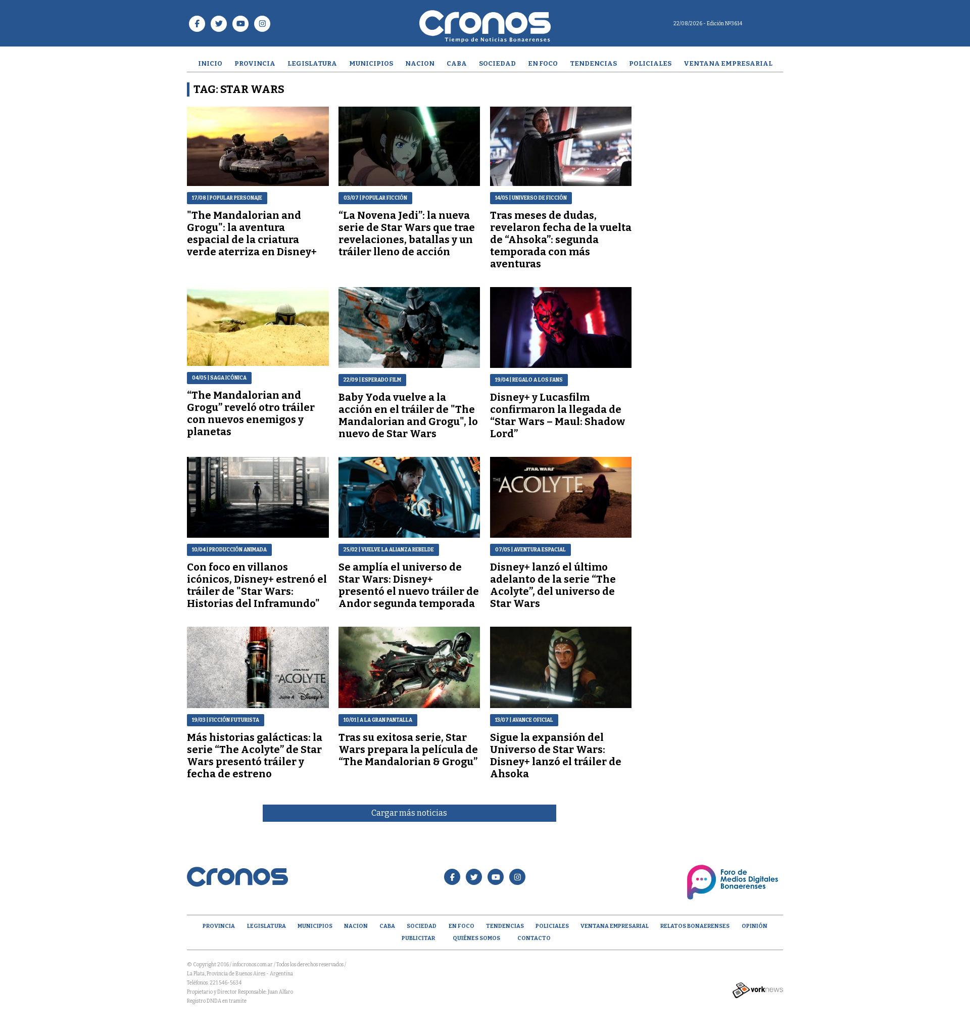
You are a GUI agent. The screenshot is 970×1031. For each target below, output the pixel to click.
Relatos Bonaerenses (695, 926)
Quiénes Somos (476, 938)
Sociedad (497, 63)
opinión (754, 926)
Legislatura (312, 63)
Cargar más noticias (409, 813)
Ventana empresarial (728, 63)
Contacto (534, 938)
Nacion (419, 63)
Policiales (650, 63)
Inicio (210, 63)
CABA (457, 63)
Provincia (254, 63)
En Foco (543, 63)
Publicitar (418, 938)
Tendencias (593, 63)
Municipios (371, 63)
